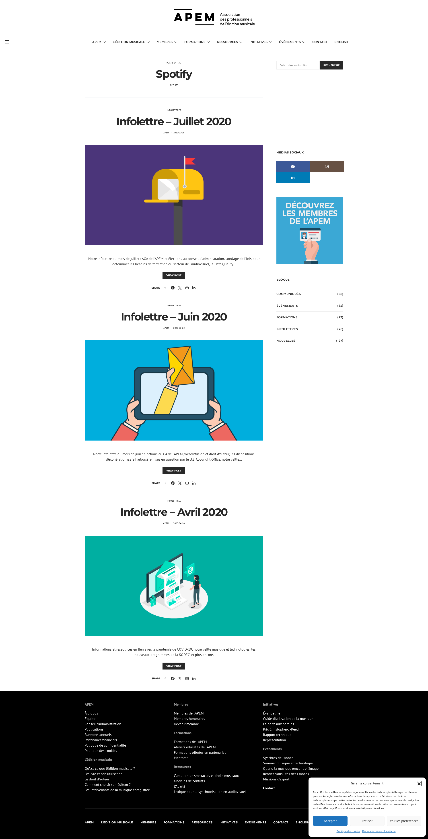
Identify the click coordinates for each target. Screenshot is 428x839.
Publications (94, 729)
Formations (287, 317)
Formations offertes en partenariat (200, 752)
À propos (91, 713)
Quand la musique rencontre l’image (291, 768)
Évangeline (271, 713)
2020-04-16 (179, 523)
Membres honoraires (189, 718)
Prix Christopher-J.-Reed (281, 729)
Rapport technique (277, 734)
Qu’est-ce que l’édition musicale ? (110, 768)
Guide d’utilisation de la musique (288, 718)
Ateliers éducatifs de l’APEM (195, 747)
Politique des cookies (348, 831)
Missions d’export (276, 779)
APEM (166, 132)
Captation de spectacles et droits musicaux (206, 775)
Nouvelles (285, 340)
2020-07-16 (179, 132)
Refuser (367, 821)
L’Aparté (179, 786)
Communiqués (288, 294)
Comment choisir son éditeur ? (108, 784)
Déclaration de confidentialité (379, 831)
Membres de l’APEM (189, 713)
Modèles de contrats (189, 781)
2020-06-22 (179, 328)
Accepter (330, 821)
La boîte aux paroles (278, 724)
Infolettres (174, 110)
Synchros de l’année (278, 757)
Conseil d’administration (103, 724)
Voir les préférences (404, 821)
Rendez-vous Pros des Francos (286, 774)
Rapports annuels (98, 734)
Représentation (274, 740)
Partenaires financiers (101, 740)
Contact (319, 42)
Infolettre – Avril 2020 (174, 512)
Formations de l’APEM (190, 741)
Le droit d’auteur (97, 779)
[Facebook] (293, 166)
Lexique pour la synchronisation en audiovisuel (210, 791)
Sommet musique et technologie (288, 763)
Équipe (90, 718)
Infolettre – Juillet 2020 (173, 121)
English (341, 42)
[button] (419, 783)
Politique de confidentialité (105, 745)
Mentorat (181, 757)
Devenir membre (186, 724)
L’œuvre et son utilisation (104, 774)
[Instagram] (327, 166)
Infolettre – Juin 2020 (174, 316)
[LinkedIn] (293, 177)
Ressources (227, 42)
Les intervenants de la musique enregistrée (117, 790)
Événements (287, 305)
